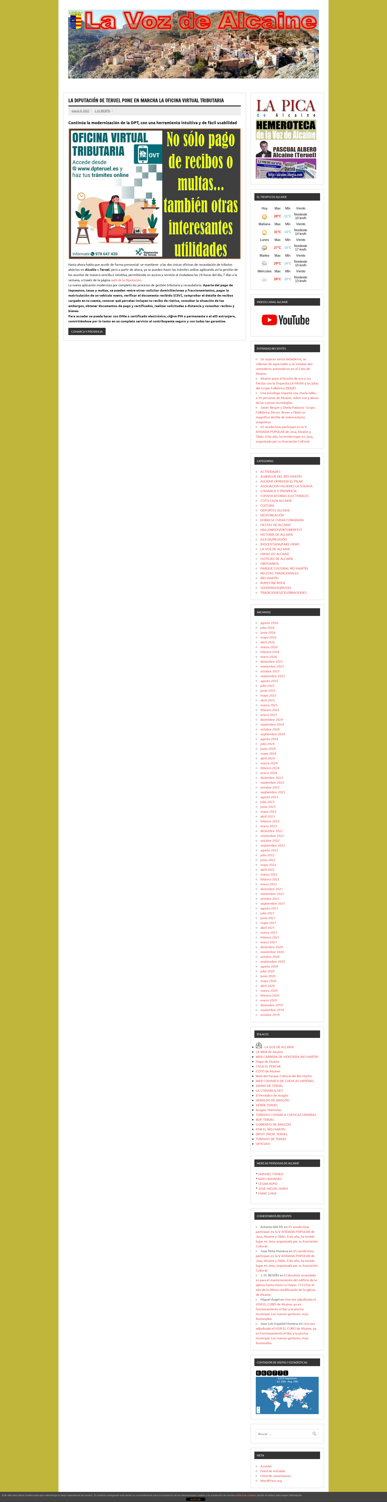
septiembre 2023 (272, 792)
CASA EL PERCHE (268, 1066)
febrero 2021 (269, 937)
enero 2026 (268, 656)
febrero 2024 (269, 768)
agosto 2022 (269, 850)
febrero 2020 (269, 995)
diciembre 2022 (271, 831)
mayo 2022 (268, 864)
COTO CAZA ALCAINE (276, 500)
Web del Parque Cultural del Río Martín (284, 1076)
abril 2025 (267, 700)
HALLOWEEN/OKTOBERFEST (281, 529)
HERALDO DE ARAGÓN (272, 1100)
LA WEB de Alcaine (269, 1052)
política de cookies (245, 1495)
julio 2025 (267, 685)
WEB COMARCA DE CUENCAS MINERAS (285, 1081)
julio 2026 (267, 627)
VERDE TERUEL (267, 1105)
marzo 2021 (269, 932)
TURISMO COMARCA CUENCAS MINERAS (286, 1114)
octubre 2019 (270, 1014)
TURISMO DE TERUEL (271, 1139)
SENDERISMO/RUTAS (275, 587)
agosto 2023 (269, 797)
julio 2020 (267, 971)
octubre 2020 (270, 956)
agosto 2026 (269, 623)
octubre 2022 (270, 840)
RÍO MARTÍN (269, 578)
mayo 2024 (268, 753)
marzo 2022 (269, 874)
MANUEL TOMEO (270, 1174)
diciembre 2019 (271, 1005)
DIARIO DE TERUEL (269, 1085)
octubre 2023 (270, 787)
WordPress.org (271, 1480)
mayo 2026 (268, 637)
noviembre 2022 (272, 835)
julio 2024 (267, 744)
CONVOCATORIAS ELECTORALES (284, 496)
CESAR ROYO (267, 1183)
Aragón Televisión (268, 1110)
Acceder (266, 1466)
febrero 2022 (269, 879)
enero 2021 (268, 942)
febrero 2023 (269, 821)
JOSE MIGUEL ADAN (273, 1188)
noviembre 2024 (272, 724)
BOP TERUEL (265, 1119)
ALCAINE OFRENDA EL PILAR (281, 481)
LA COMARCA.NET (269, 1090)
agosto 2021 (269, 908)
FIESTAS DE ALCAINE (275, 525)
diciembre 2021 (271, 889)
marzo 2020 (269, 990)
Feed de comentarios (275, 1476)
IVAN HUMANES (270, 1179)
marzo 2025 (269, 705)
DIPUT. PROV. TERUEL (272, 1134)
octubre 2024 (270, 729)
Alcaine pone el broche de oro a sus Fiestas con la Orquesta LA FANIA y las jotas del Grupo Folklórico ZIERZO (287, 383)
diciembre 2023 (271, 777)
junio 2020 (268, 976)
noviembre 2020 (272, 952)
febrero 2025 (269, 710)
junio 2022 (268, 860)
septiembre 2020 (272, 961)
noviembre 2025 (272, 666)
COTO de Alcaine (268, 1071)
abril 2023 (267, 816)
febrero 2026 (269, 652)
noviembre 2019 (272, 1010)
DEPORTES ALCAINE (275, 510)
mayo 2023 (268, 811)
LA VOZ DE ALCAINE (275, 549)
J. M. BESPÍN (102, 110)
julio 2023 (267, 802)
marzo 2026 (269, 647)
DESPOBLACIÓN (272, 515)
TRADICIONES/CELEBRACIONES (283, 592)
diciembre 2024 (271, 719)
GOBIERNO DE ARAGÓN (273, 1124)
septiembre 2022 (272, 845)
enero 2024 (268, 773)
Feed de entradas (272, 1471)
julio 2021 (267, 913)
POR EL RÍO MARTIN (270, 1129)
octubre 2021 (270, 898)
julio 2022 (267, 855)
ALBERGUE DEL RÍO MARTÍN (281, 476)
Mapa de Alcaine (267, 1061)
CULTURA (267, 505)
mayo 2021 (268, 923)
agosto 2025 (269, 681)
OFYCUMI (263, 1144)
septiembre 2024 (272, 734)
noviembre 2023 (272, 782)
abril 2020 (267, 985)
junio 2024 (268, 748)
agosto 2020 (269, 966)
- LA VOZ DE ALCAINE (278, 1047)
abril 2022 (267, 869)
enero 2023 (268, 826)
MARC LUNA (267, 1193)
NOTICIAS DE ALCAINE (276, 558)
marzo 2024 (269, 763)
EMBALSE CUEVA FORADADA (282, 520)
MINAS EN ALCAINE (274, 554)
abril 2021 (267, 927)
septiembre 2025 (272, 676)
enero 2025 (268, 714)
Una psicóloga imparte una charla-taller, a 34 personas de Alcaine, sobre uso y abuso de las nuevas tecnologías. (287, 397)
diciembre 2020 (271, 947)
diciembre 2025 (271, 661)
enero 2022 (268, 884)
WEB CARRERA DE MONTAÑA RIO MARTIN (287, 1056)
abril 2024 (267, 758)
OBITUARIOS (269, 563)
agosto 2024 (269, 739)
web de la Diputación (126, 280)
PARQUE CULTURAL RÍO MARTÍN (284, 568)
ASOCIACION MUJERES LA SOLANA (286, 486)
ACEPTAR (195, 1499)
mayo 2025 (268, 695)
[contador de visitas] (272, 1374)
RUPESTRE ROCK (272, 583)
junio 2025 (268, 690)
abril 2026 (267, 642)
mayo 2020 (268, 981)
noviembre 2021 (272, 894)
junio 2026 (268, 632)
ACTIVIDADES (270, 471)
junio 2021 (268, 918)
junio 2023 (268, 806)
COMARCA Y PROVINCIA (87, 331)
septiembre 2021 (272, 903)
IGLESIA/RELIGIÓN (273, 539)
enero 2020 (268, 1000)
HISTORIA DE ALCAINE (276, 534)
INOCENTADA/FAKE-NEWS (280, 544)
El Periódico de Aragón (272, 1095)
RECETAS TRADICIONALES (279, 573)
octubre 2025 (270, 671)
